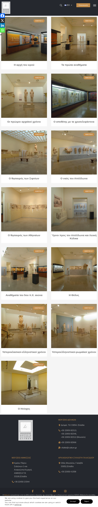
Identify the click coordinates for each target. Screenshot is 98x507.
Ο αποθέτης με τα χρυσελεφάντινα (74, 121)
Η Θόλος (74, 295)
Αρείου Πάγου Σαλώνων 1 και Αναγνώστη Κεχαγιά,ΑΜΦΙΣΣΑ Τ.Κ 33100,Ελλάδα (23, 469)
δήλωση (7, 495)
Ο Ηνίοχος (24, 408)
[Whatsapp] (2, 30)
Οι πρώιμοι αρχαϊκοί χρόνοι (24, 121)
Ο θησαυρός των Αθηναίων (24, 235)
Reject (86, 501)
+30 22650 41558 (68, 472)
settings (17, 505)
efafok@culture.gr (69, 448)
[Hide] (1, 35)
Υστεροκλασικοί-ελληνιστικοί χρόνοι (24, 352)
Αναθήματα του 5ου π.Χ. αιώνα (24, 295)
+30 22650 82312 (68, 437)
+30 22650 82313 (68, 430)
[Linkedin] (2, 25)
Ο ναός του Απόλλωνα (73, 178)
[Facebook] (2, 15)
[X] (2, 20)
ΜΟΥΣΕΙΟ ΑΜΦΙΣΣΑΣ (21, 458)
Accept (73, 501)
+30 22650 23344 (22, 482)
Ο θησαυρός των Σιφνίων (24, 178)
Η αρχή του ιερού (24, 64)
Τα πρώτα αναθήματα (74, 64)
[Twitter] (43, 491)
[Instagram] (65, 491)
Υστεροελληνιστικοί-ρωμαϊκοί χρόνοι (74, 352)
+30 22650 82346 (68, 434)
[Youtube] (54, 491)
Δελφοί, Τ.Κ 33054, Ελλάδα (72, 425)
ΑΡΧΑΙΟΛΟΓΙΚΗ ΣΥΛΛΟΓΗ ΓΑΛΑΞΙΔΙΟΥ (76, 458)
